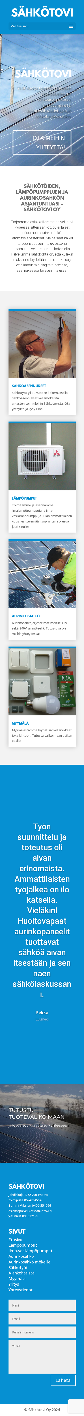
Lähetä (63, 1380)
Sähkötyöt (18, 1267)
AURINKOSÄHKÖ (26, 616)
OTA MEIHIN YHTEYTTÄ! (48, 142)
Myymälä (17, 1278)
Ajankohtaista (21, 1273)
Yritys (14, 1284)
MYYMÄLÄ (20, 724)
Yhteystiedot (21, 1289)
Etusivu (15, 1239)
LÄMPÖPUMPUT (24, 499)
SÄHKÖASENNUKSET (29, 386)
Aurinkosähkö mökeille (29, 1262)
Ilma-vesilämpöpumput (31, 1250)
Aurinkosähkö (21, 1256)
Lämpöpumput (23, 1245)
